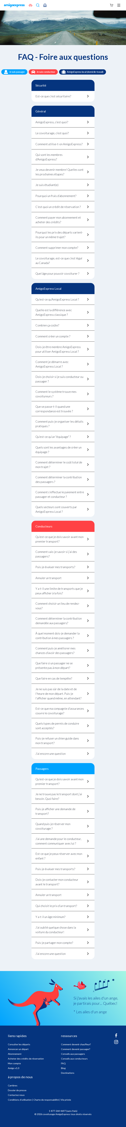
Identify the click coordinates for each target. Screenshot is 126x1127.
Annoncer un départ (18, 1049)
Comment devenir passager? (75, 1049)
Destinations (67, 1072)
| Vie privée (65, 1099)
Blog (63, 1068)
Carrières (12, 1085)
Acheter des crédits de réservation (26, 1058)
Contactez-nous (16, 1095)
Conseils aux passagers (73, 1053)
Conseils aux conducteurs (74, 1058)
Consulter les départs (19, 1044)
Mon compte (14, 1063)
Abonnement (14, 1053)
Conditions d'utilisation (20, 1099)
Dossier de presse (17, 1090)
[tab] (63, 96)
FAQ (63, 1063)
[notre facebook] (116, 1036)
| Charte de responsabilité (45, 1099)
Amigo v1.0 (13, 1068)
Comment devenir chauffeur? (76, 1044)
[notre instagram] (116, 1043)
